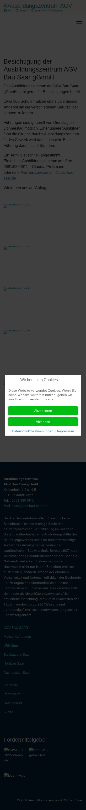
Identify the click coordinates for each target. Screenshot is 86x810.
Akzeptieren (43, 411)
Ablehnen (43, 422)
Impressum (65, 431)
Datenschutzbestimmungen (32, 431)
